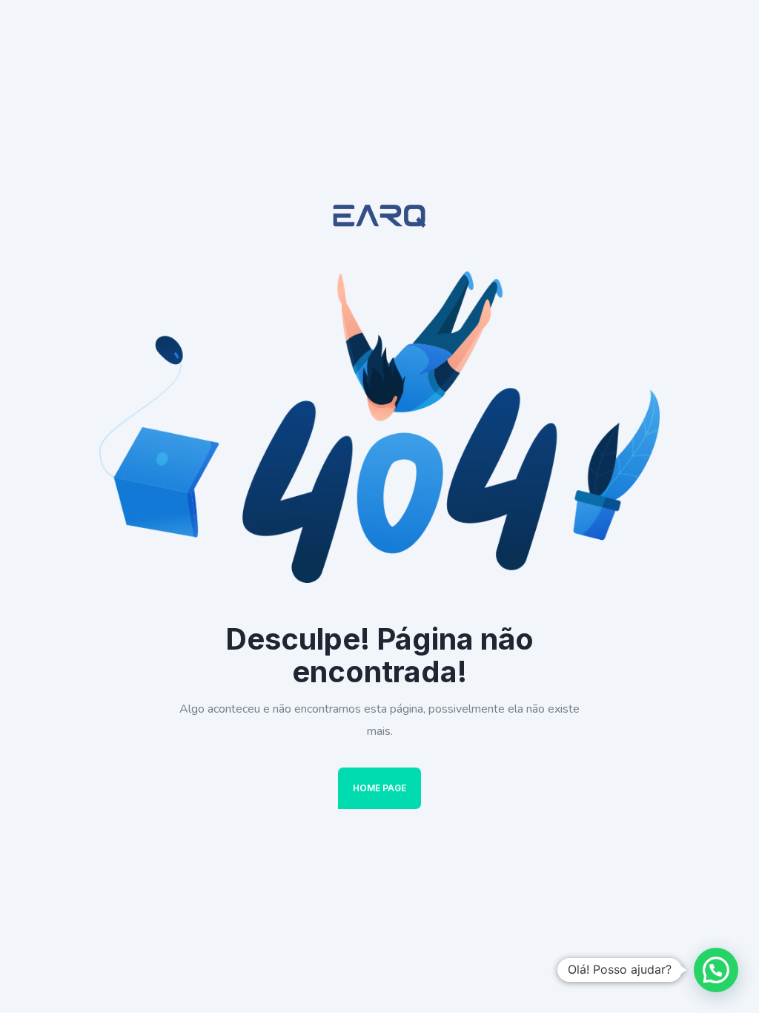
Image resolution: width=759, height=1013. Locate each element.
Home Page (379, 787)
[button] (716, 970)
